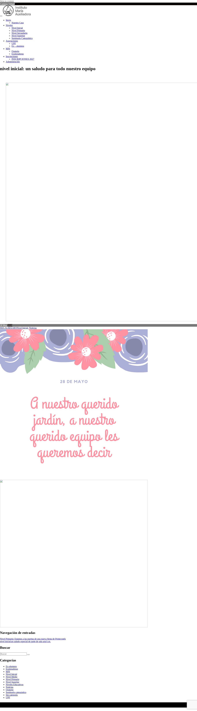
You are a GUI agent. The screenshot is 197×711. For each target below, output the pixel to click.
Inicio (8, 20)
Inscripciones (12, 56)
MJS (8, 48)
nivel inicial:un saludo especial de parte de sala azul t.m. (25, 641)
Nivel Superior (18, 35)
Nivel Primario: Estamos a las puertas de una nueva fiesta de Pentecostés (33, 639)
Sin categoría (12, 695)
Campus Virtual (7, 4)
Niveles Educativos (14, 684)
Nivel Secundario (19, 33)
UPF (14, 43)
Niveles (9, 25)
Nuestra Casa (18, 22)
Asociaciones (12, 41)
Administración (13, 61)
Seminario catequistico (16, 692)
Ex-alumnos (11, 666)
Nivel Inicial (17, 28)
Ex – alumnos (18, 46)
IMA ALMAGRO (8, 328)
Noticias (33, 328)
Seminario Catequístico (22, 38)
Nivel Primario (18, 30)
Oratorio (15, 51)
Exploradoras (18, 54)
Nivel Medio (11, 677)
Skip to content (7, 1)
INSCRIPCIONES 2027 (23, 59)
